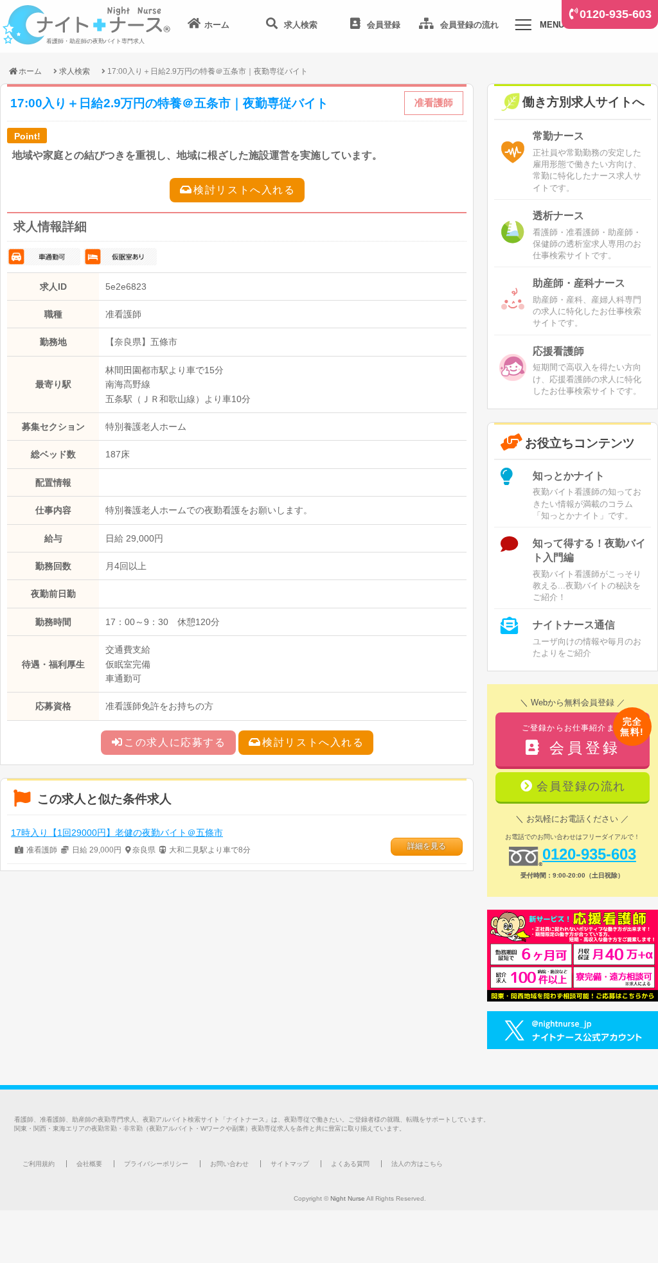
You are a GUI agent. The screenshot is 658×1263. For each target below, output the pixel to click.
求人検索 (74, 71)
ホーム (30, 71)
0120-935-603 (616, 14)
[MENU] (523, 27)
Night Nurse (347, 1198)
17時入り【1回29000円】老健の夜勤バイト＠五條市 (117, 832)
